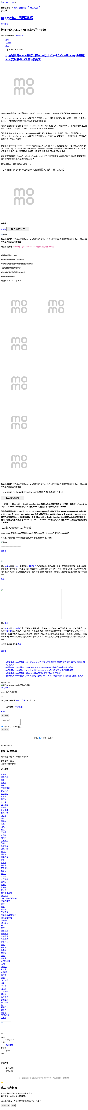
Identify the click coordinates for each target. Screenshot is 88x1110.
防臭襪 (3, 785)
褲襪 (3, 978)
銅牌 (3, 956)
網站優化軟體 (6, 918)
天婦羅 (3, 832)
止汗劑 (3, 802)
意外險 (3, 890)
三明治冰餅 (5, 788)
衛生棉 (3, 994)
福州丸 (3, 838)
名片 (7, 46)
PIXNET (26, 1078)
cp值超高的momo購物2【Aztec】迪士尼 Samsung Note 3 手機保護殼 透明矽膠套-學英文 (40, 670)
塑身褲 (3, 1013)
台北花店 (4, 939)
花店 (3, 928)
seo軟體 (4, 921)
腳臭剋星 (4, 777)
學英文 (3, 651)
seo (2, 1005)
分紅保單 (4, 896)
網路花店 (4, 931)
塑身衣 (3, 551)
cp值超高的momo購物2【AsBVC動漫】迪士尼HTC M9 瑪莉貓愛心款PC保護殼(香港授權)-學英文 (44, 676)
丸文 (6, 628)
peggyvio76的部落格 (17, 18)
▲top (3, 711)
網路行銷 (4, 1003)
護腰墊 (3, 910)
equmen (16, 566)
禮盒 (19, 644)
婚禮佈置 (4, 934)
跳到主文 (4, 24)
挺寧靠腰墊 (5, 901)
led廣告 (4, 967)
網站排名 (4, 923)
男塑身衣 (32, 566)
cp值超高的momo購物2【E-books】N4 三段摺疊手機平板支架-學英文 (33, 673)
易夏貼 (3, 797)
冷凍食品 (4, 841)
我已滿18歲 (5, 1105)
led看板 (4, 972)
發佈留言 (5, 729)
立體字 (3, 953)
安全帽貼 (4, 794)
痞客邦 (18, 700)
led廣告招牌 (5, 961)
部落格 (8, 43)
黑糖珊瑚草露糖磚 (8, 915)
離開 (13, 1105)
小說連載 (18, 707)
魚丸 (3, 830)
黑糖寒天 (4, 912)
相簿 (7, 40)
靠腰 (3, 904)
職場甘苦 (19, 36)
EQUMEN (5, 1015)
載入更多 (5, 715)
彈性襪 (3, 975)
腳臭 (3, 780)
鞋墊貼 (3, 808)
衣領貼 (3, 229)
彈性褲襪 (4, 980)
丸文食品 (16, 628)
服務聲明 (66, 1078)
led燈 (3, 964)
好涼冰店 (4, 791)
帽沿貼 (3, 854)
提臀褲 (3, 1018)
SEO (2, 925)
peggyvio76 (5, 688)
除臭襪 (3, 783)
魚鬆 (3, 579)
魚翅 (3, 843)
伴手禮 (3, 821)
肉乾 (3, 827)
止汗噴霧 (4, 805)
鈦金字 (3, 969)
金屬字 (3, 958)
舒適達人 (4, 1000)
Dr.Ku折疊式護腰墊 (8, 898)
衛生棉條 (4, 997)
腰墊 (3, 907)
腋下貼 (3, 799)
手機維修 (4, 992)
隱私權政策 (57, 1078)
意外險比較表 (6, 893)
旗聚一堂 (4, 813)
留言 (24, 700)
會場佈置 (4, 936)
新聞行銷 (4, 1007)
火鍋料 (3, 835)
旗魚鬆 (9, 631)
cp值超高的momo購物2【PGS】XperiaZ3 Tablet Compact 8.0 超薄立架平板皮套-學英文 (40, 667)
